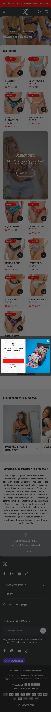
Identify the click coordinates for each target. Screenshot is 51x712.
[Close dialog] (48, 341)
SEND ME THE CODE (13, 361)
